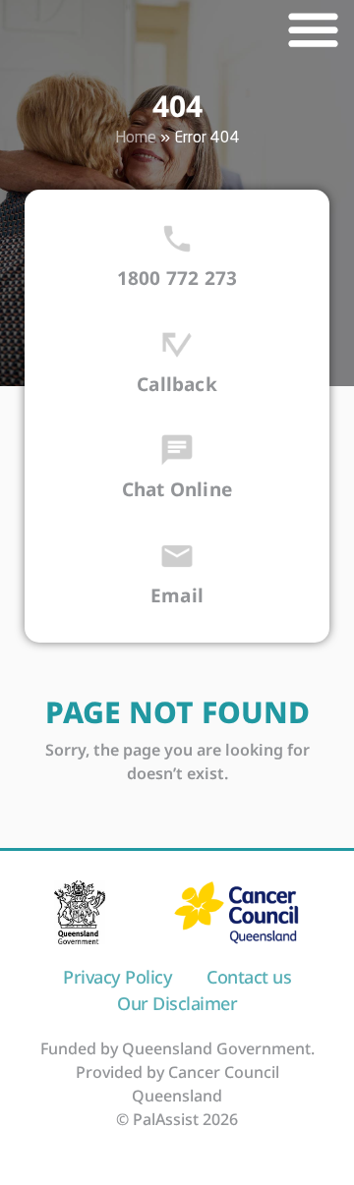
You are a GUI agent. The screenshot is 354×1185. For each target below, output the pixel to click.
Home (135, 138)
